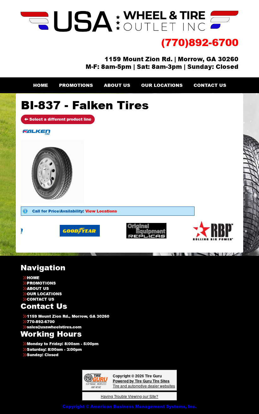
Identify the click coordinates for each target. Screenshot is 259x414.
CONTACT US (210, 85)
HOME (40, 85)
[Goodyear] (71, 230)
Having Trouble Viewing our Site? (129, 396)
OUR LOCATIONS (162, 85)
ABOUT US (117, 85)
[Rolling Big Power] (204, 230)
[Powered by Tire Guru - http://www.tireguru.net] (96, 380)
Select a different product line (59, 119)
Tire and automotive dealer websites (144, 383)
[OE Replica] (137, 230)
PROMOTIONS (76, 85)
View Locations (101, 211)
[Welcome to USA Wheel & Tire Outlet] (129, 21)
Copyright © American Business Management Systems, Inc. (129, 406)
